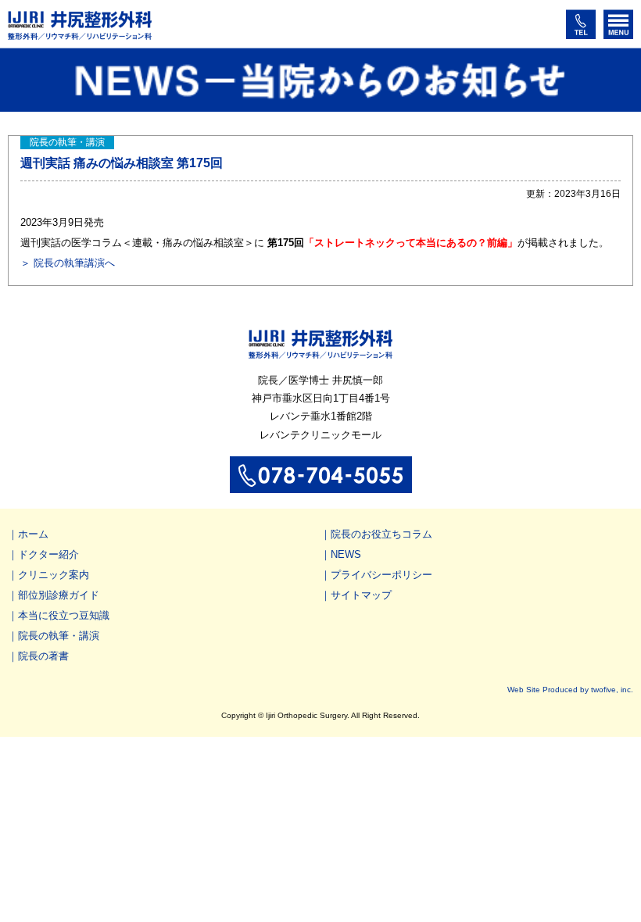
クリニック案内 (53, 575)
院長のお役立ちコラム (381, 534)
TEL (581, 24)
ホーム (33, 534)
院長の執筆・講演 (58, 635)
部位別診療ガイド (58, 595)
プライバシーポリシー (381, 575)
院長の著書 (43, 656)
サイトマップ (361, 595)
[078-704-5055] (321, 485)
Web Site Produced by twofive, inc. (570, 689)
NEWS (346, 554)
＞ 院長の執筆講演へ (67, 263)
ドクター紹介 (48, 554)
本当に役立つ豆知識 (63, 615)
